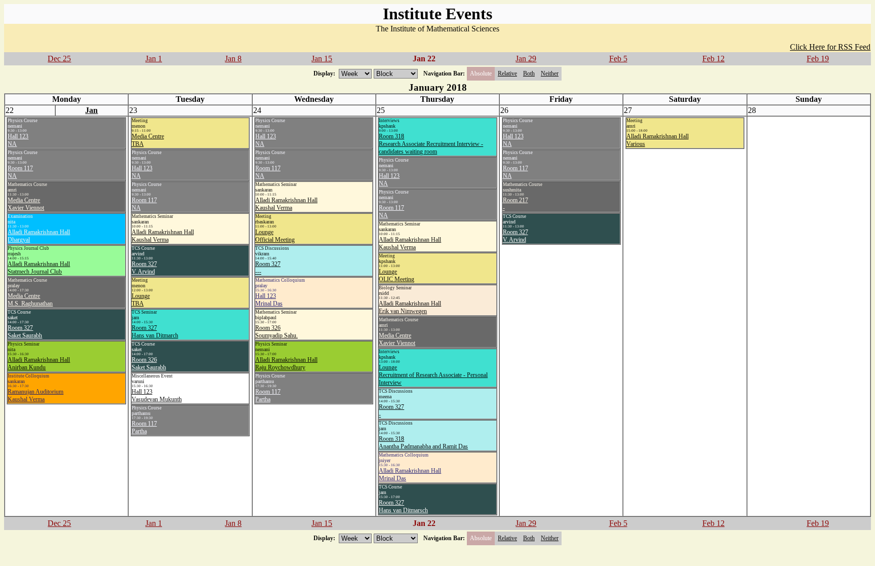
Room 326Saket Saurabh (149, 363)
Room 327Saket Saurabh (25, 331)
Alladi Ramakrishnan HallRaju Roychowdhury (286, 363)
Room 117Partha (144, 427)
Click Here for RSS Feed (830, 47)
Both (529, 73)
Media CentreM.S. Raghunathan (30, 299)
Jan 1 (153, 58)
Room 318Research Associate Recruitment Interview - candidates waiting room (431, 144)
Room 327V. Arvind (144, 267)
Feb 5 (618, 58)
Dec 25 (59, 58)
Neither (550, 73)
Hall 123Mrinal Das (269, 299)
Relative (507, 73)
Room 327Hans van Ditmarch (155, 331)
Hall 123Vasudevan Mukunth (157, 395)
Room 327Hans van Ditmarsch (403, 506)
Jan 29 (525, 58)
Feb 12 (713, 58)
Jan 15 (321, 58)
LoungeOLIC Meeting (396, 275)
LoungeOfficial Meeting (275, 236)
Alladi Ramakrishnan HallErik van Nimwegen (410, 307)
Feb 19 (818, 58)
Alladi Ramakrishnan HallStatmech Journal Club (39, 267)
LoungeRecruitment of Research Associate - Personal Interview (433, 375)
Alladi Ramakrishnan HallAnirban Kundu (39, 363)
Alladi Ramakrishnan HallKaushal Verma (163, 236)
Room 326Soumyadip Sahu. (276, 331)
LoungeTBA (141, 299)
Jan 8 (233, 58)
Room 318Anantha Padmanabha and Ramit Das (423, 442)
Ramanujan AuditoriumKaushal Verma (35, 395)
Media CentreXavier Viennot (26, 204)
